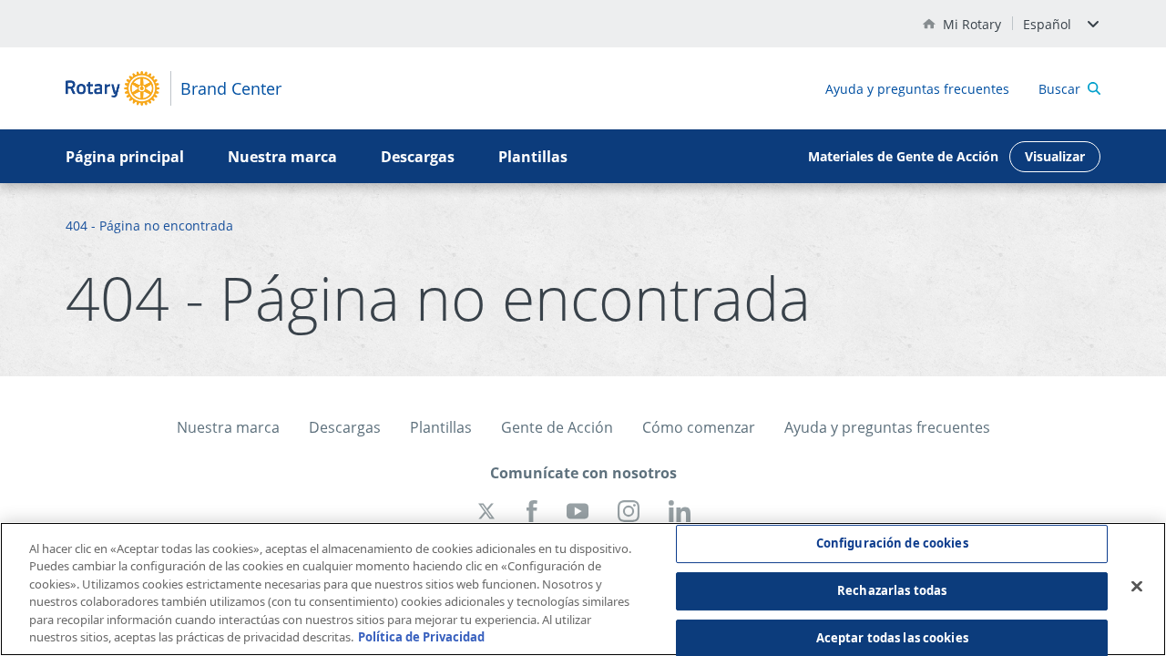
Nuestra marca (282, 157)
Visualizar (1055, 156)
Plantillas (533, 157)
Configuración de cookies (892, 544)
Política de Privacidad (421, 637)
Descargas (418, 157)
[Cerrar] (1137, 587)
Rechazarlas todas (891, 590)
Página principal (125, 157)
